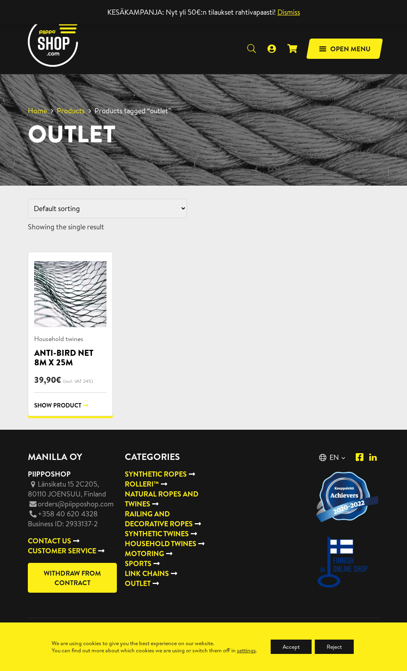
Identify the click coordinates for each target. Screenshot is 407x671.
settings (246, 650)
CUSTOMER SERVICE (62, 551)
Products (71, 111)
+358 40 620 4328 (68, 514)
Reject (334, 647)
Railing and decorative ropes (159, 519)
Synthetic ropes (156, 474)
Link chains (147, 573)
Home (37, 111)
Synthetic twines (157, 534)
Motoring (144, 554)
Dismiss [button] (288, 12)
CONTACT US (49, 541)
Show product (57, 405)
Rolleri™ (142, 484)
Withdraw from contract (72, 577)
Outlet (138, 583)
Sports (138, 563)
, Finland (67, 489)
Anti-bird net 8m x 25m (63, 357)
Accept (291, 647)
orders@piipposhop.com (76, 504)
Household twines (58, 339)
